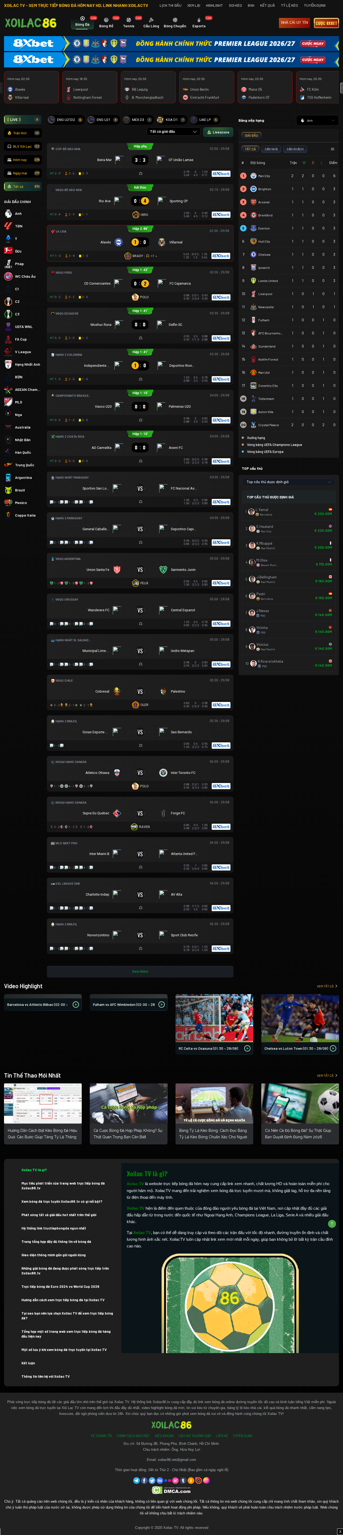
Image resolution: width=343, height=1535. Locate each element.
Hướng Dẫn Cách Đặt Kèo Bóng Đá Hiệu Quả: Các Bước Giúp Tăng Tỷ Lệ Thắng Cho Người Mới (42, 1136)
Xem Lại (193, 5)
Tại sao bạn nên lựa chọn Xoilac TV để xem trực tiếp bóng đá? (67, 1315)
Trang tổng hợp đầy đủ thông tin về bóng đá (56, 1241)
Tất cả (26, 186)
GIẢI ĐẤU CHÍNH (17, 201)
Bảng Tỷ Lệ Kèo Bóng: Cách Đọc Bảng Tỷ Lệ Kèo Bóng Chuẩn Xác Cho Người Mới (213, 1136)
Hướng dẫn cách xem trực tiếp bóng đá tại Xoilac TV (63, 1300)
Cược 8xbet (326, 23)
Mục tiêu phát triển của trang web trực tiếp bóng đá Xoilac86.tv (63, 1185)
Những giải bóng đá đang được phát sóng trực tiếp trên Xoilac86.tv (65, 1270)
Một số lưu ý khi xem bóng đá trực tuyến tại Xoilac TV (64, 1349)
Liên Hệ (222, 1436)
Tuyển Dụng (315, 5)
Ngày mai (26, 173)
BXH (251, 5)
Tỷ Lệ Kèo (289, 5)
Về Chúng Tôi (101, 1436)
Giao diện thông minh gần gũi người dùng (53, 1255)
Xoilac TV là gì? (34, 1170)
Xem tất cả (325, 986)
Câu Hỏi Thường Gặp (194, 1436)
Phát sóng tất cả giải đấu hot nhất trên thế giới (58, 1215)
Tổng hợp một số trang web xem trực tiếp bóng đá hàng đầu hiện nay (66, 1333)
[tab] (82, 23)
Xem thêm (140, 971)
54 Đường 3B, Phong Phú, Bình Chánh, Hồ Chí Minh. (178, 1444)
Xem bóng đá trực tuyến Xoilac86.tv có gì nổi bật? (61, 1201)
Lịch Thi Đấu (170, 5)
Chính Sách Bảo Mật (133, 1436)
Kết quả (267, 5)
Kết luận (28, 1363)
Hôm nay (26, 160)
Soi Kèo (235, 5)
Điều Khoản (164, 1436)
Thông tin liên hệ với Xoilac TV (45, 1376)
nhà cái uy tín (294, 23)
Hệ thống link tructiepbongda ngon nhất (53, 1228)
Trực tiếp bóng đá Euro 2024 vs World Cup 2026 (60, 1286)
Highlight (214, 5)
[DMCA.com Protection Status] (172, 1490)
